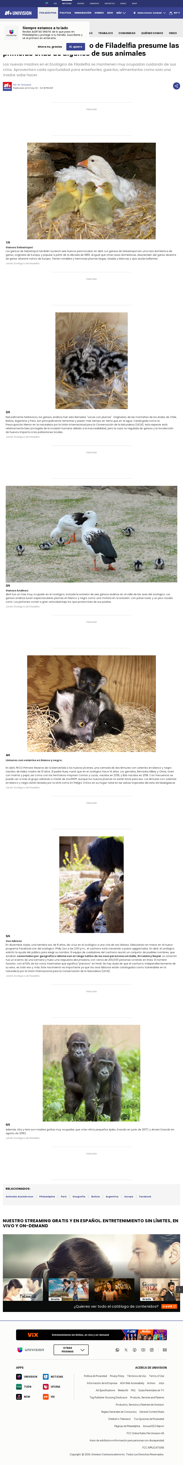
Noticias (66, 3)
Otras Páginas (67, 1349)
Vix (55, 3)
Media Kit (123, 1390)
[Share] (176, 86)
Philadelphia (47, 1196)
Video (173, 33)
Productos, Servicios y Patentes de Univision (140, 1404)
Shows (80, 3)
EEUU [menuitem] (110, 12)
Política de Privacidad (95, 1376)
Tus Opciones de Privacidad (149, 1419)
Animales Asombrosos (19, 1196)
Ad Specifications (105, 1390)
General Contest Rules (151, 1411)
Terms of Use (156, 1376)
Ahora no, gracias (50, 47)
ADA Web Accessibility (132, 1383)
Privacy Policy (117, 1376)
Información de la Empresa (102, 1383)
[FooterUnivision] (31, 1350)
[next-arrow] (179, 1289)
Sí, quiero (75, 47)
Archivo (151, 1383)
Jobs (161, 1383)
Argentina (112, 1196)
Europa (128, 1196)
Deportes (110, 3)
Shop (134, 3)
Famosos (94, 3)
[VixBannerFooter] (91, 1334)
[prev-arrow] (0, 1289)
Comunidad (126, 33)
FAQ (133, 1390)
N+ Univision (24, 84)
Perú (63, 1196)
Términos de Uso (136, 1376)
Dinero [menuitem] (99, 12)
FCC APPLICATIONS (153, 1447)
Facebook (145, 1196)
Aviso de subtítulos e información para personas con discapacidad (127, 1440)
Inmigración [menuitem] (83, 12)
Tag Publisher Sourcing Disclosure (108, 1397)
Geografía (79, 1196)
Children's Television (119, 1419)
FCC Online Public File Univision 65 (145, 1433)
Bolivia (95, 1196)
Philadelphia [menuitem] (47, 12)
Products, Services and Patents (147, 1397)
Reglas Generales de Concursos (119, 1411)
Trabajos (105, 33)
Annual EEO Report (153, 1426)
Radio (123, 3)
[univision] (17, 13)
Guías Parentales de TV (151, 1390)
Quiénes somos (152, 33)
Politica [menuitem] (65, 12)
